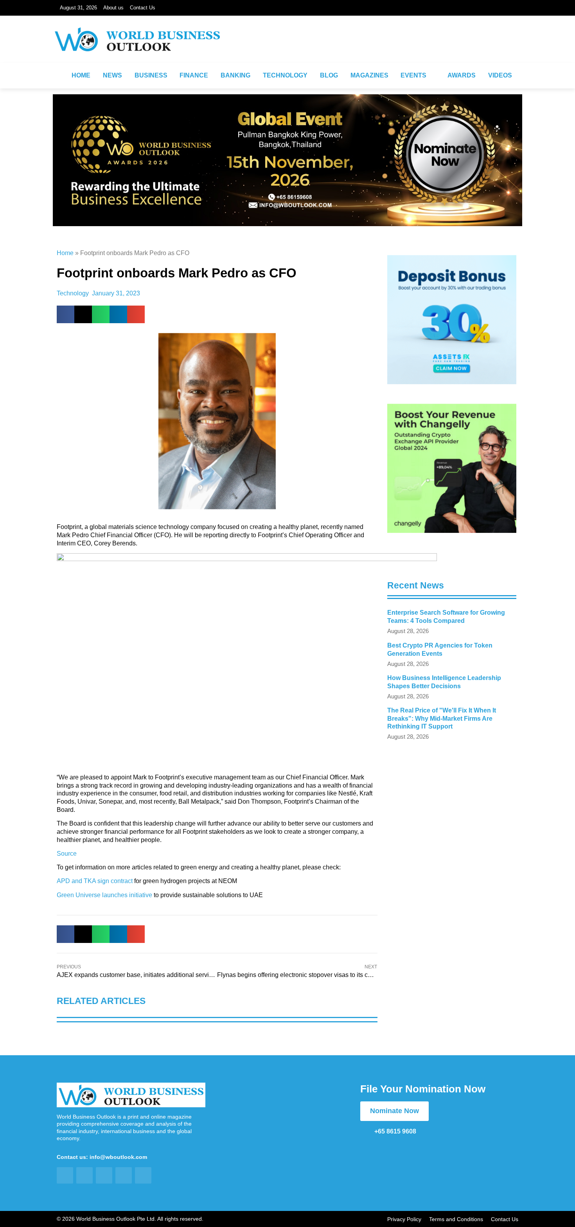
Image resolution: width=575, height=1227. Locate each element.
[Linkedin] (474, 49)
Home (65, 253)
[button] (65, 314)
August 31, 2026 (78, 8)
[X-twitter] (492, 49)
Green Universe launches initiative (104, 895)
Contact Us (142, 8)
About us (113, 8)
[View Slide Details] (451, 319)
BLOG (329, 75)
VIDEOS (500, 75)
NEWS (112, 75)
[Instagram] (455, 49)
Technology (73, 293)
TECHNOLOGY (285, 75)
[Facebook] (437, 49)
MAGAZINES (369, 75)
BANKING (235, 75)
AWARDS (461, 75)
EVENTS (413, 75)
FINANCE (194, 75)
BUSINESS (151, 75)
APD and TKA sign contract (95, 881)
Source (67, 853)
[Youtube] (510, 49)
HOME (81, 75)
